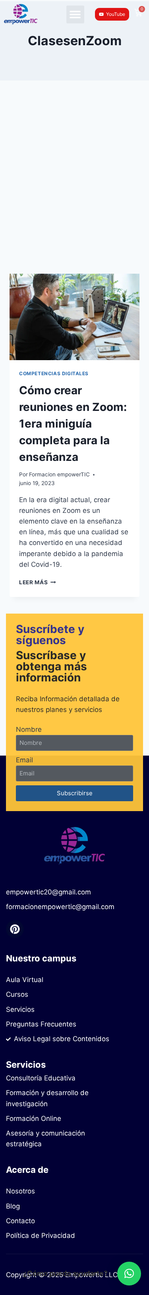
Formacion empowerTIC (59, 474)
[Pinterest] (15, 929)
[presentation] (74, 317)
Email (24, 760)
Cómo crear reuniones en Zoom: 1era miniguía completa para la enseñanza (73, 424)
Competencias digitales (54, 373)
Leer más (37, 582)
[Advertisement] (74, 186)
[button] (75, 14)
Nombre (29, 729)
